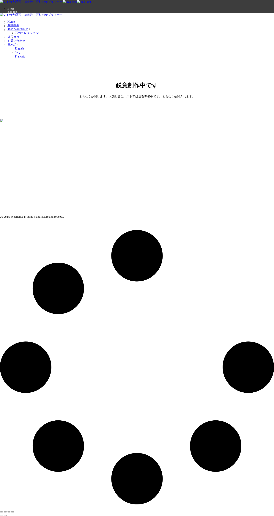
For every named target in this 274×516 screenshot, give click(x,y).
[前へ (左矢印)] (1, 515)
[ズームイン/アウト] (1, 511)
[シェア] (8, 511)
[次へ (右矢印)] (5, 515)
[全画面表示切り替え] (5, 511)
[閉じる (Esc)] (12, 511)
